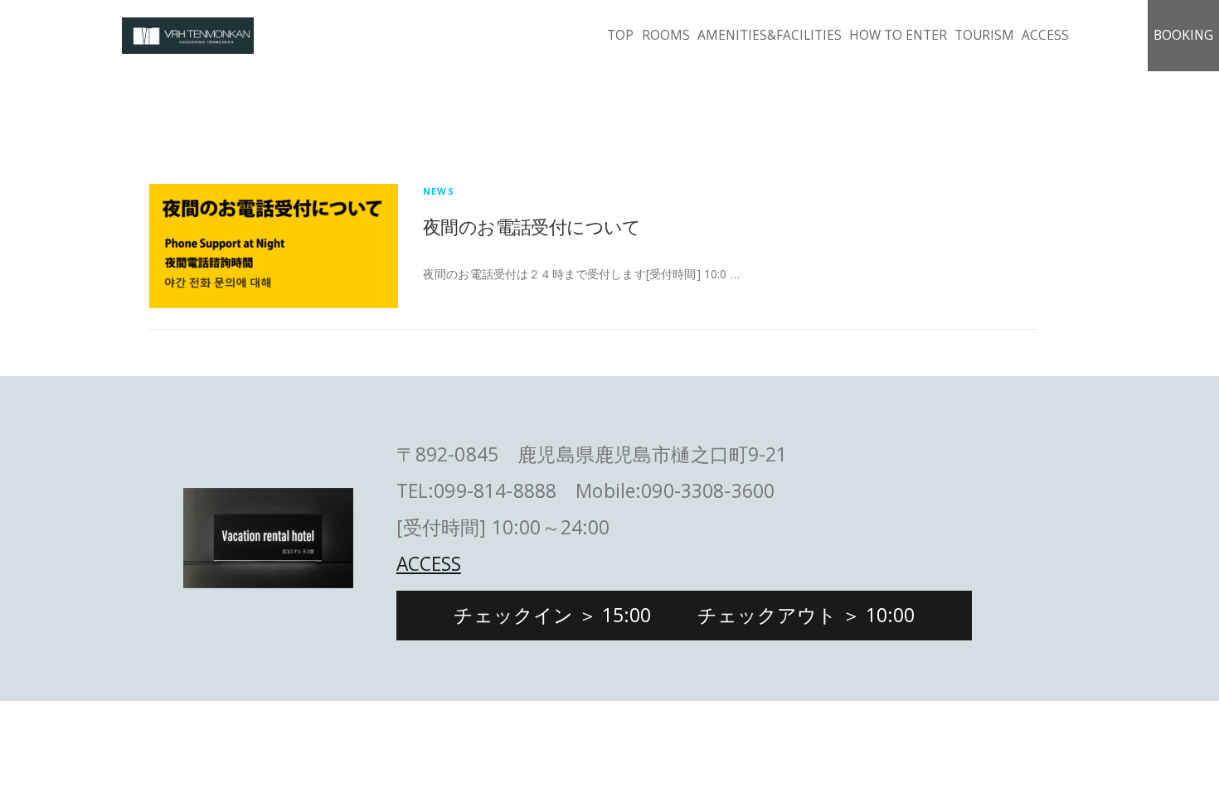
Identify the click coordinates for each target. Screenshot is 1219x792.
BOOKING (1183, 35)
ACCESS (1045, 35)
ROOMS (666, 35)
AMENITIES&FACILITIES (769, 35)
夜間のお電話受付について (532, 226)
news (438, 191)
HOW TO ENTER (898, 35)
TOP (620, 35)
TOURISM (984, 35)
